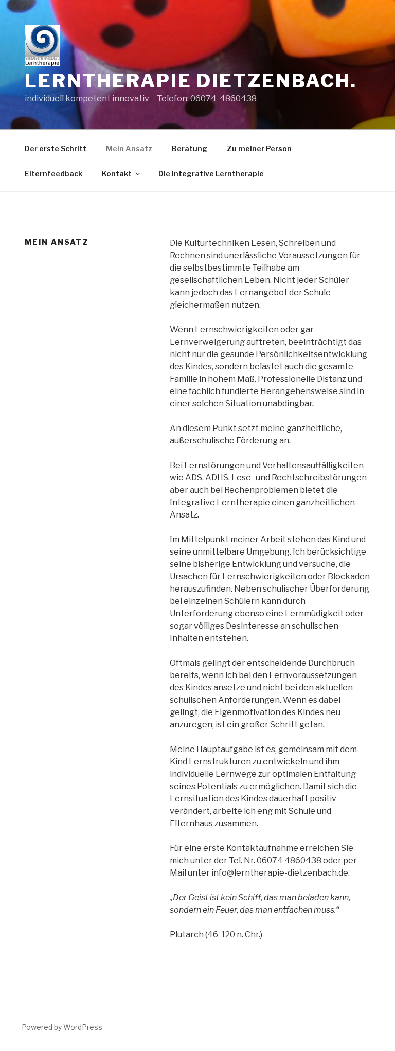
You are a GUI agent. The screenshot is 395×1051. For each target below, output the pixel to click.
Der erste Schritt (55, 148)
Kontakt (117, 173)
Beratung (189, 148)
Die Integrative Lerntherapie (211, 173)
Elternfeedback (53, 173)
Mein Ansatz (129, 148)
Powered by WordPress (62, 1027)
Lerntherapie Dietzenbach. (191, 80)
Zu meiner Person (259, 148)
